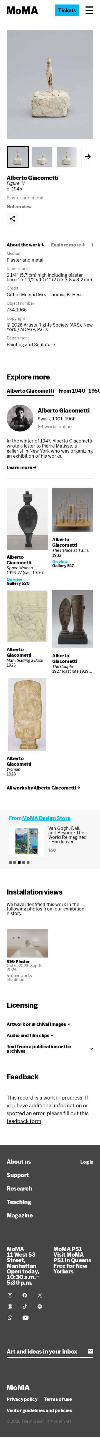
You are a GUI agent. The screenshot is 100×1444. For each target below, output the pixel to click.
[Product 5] (28, 862)
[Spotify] (41, 1306)
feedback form (24, 1121)
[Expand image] (50, 84)
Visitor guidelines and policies (39, 1410)
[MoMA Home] (22, 10)
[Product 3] (19, 862)
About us (19, 1161)
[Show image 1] (18, 157)
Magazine (19, 1215)
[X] (41, 1295)
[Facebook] (26, 1295)
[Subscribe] (90, 1351)
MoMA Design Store (46, 818)
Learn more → (21, 467)
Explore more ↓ (68, 245)
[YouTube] (26, 1317)
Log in (86, 1162)
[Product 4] (23, 862)
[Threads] (12, 1306)
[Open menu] (89, 10)
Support (18, 1174)
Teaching (19, 1201)
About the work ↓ (25, 245)
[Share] (12, 219)
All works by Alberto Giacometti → (43, 788)
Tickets (67, 10)
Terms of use (58, 1399)
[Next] (87, 157)
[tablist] (50, 157)
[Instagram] (12, 1295)
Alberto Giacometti (32, 177)
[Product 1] (10, 862)
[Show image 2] (42, 157)
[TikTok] (26, 1306)
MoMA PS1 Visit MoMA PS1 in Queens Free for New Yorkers (72, 1260)
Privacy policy (22, 1399)
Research (19, 1188)
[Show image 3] (67, 157)
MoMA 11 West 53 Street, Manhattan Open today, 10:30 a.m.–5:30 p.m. (23, 1265)
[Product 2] (14, 862)
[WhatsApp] (12, 1317)
